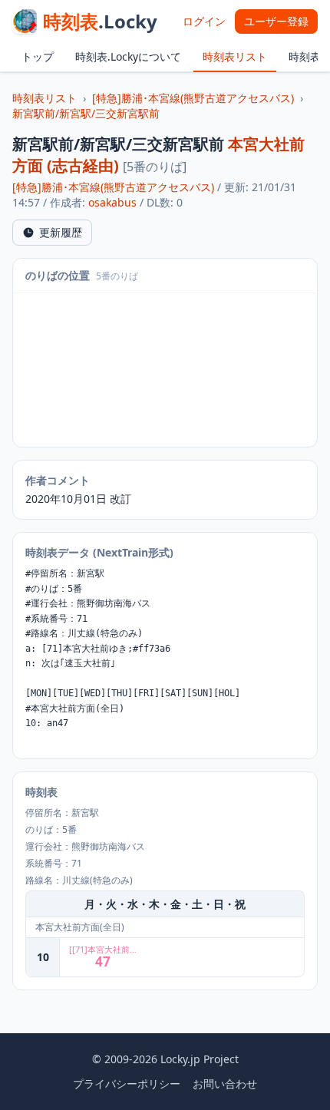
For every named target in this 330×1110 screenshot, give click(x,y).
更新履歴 (60, 232)
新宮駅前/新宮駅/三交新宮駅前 (86, 113)
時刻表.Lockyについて (128, 56)
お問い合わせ (225, 1083)
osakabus (112, 202)
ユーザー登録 (276, 21)
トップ (37, 56)
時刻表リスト (235, 56)
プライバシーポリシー (126, 1083)
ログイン (204, 21)
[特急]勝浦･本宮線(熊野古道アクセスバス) (193, 98)
